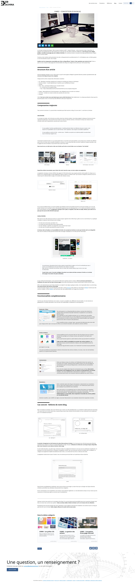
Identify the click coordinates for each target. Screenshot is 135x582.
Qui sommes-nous (93, 3)
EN (132, 3)
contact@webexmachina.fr (31, 566)
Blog (115, 3)
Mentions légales (63, 580)
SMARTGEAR (126, 3)
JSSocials (69, 287)
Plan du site (57, 580)
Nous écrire (12, 569)
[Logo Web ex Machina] (7, 3)
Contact (120, 3)
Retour (39, 548)
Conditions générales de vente (48, 580)
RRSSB (86, 287)
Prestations (102, 3)
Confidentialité (69, 580)
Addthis (51, 289)
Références (109, 3)
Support (74, 580)
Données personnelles (80, 580)
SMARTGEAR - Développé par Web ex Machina (93, 580)
